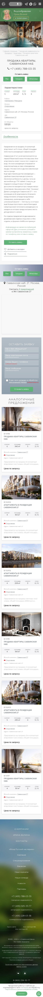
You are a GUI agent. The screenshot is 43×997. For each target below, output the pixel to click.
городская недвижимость (21, 900)
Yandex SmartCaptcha (24, 957)
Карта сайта (11, 927)
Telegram (19, 79)
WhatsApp (33, 79)
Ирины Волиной (20, 14)
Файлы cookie (22, 966)
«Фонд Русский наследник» (21, 849)
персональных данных (18, 382)
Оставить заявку (15, 242)
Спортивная (9, 106)
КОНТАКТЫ (21, 841)
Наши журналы (21, 872)
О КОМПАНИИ (21, 829)
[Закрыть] (40, 11)
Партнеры (21, 889)
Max (7, 79)
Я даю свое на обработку (24, 381)
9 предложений (26, 289)
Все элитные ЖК (29, 927)
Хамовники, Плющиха (13, 101)
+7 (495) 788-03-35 (23, 69)
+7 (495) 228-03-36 (21, 916)
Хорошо (21, 993)
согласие (22, 380)
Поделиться (12, 254)
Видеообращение (22, 11)
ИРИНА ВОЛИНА (21, 835)
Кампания (21, 855)
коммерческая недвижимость (22, 919)
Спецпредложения (21, 861)
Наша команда (21, 878)
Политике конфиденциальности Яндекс (21, 960)
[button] (3, 34)
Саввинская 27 (10, 117)
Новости (21, 883)
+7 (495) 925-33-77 (21, 906)
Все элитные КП (21, 929)
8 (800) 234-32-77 (21, 980)
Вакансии (21, 866)
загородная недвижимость (21, 910)
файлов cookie (31, 989)
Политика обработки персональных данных (21, 964)
